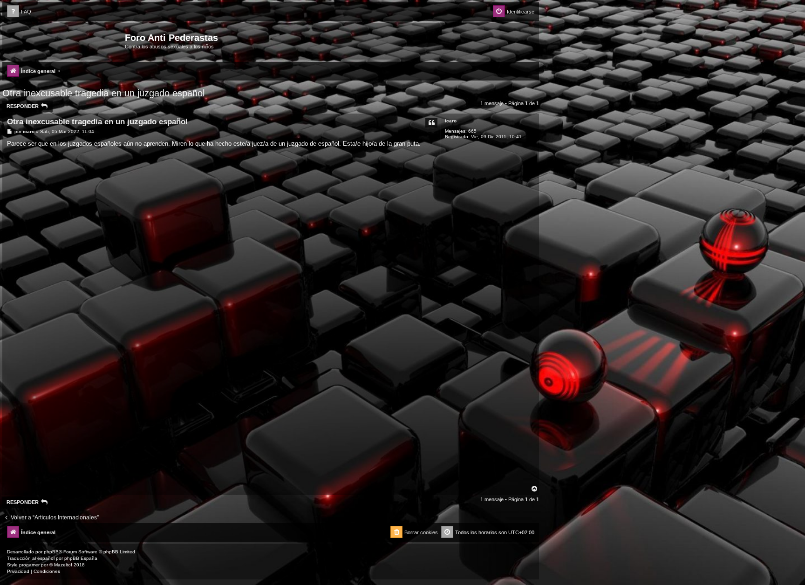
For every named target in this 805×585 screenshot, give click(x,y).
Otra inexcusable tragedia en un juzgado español (103, 93)
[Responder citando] (431, 123)
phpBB (51, 551)
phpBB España (80, 558)
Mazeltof (63, 564)
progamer (29, 564)
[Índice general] (65, 40)
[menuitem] (19, 12)
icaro (451, 120)
